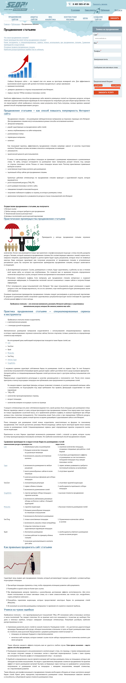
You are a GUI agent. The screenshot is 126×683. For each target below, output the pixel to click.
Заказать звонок (100, 4)
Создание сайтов (98, 18)
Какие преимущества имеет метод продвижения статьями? (25, 40)
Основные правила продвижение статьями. (19, 47)
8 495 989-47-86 (81, 4)
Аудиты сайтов (34, 18)
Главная (7, 24)
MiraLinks (11, 353)
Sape (5, 465)
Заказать (114, 18)
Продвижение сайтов (14, 18)
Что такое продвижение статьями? (16, 38)
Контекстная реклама (70, 18)
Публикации (105, 10)
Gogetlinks (11, 363)
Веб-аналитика (50, 18)
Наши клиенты (90, 10)
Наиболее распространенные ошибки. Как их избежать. (24, 50)
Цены (85, 18)
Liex (9, 343)
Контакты (118, 10)
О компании (75, 10)
